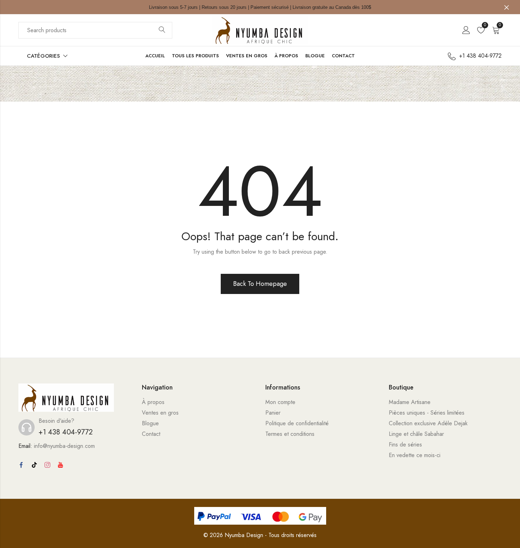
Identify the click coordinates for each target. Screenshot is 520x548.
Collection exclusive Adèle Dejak (428, 423)
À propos (153, 402)
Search (162, 30)
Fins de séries (405, 444)
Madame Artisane (410, 402)
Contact (151, 434)
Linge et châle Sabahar (416, 434)
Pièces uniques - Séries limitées (426, 413)
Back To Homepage (260, 283)
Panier (273, 413)
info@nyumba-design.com (64, 446)
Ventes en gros (160, 413)
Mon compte (280, 402)
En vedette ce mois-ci (414, 455)
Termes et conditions (289, 434)
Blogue (150, 423)
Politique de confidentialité (297, 423)
